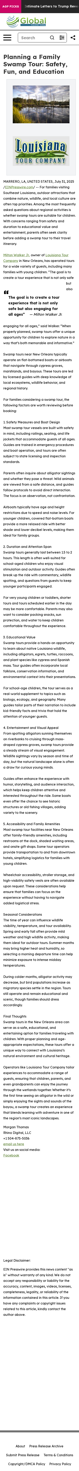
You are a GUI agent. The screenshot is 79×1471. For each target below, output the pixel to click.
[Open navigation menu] (7, 38)
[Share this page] (73, 38)
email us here (13, 1144)
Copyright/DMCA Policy (26, 1464)
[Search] (52, 37)
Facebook (11, 1155)
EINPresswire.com (19, 187)
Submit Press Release (23, 1455)
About (20, 1446)
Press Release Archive (46, 1446)
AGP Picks (10, 6)
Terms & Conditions (58, 1455)
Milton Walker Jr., (16, 255)
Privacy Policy (60, 1464)
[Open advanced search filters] (62, 37)
